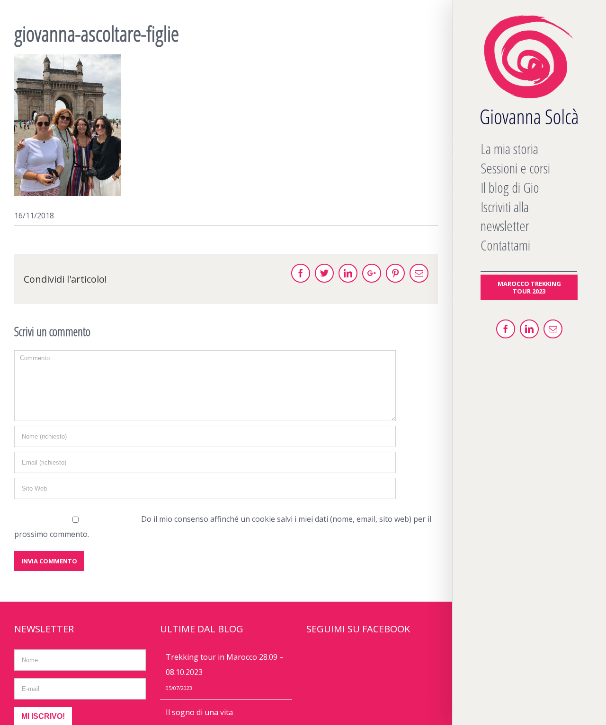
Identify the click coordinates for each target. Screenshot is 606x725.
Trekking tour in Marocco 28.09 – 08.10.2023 (225, 664)
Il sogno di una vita (199, 712)
